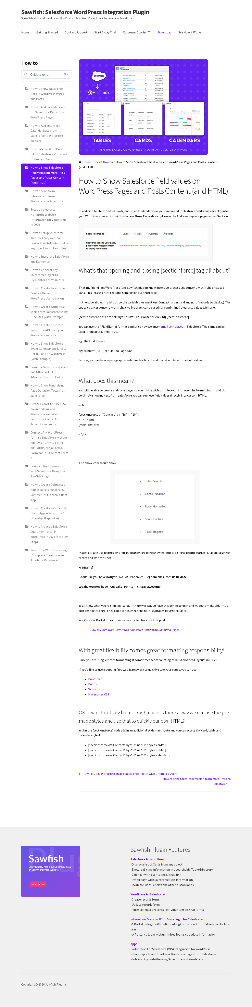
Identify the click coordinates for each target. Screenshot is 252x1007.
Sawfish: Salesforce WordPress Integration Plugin (85, 12)
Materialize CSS (98, 694)
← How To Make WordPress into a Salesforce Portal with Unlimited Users (128, 774)
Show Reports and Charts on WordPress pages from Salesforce (174, 954)
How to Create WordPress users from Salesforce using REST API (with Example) (49, 312)
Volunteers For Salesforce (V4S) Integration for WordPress (171, 949)
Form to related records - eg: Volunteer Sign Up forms (168, 910)
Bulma (92, 684)
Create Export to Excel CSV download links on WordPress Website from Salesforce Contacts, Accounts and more (48, 414)
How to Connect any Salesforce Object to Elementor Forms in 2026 (48, 275)
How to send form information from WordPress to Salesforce (47, 196)
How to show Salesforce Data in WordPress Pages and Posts (47, 94)
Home (25, 32)
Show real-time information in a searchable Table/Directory (172, 869)
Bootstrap (95, 679)
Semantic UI (96, 689)
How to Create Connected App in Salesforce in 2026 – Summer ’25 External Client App (49, 492)
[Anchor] (81, 278)
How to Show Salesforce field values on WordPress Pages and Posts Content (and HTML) (48, 175)
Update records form (146, 904)
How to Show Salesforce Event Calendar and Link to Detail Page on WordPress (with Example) (49, 351)
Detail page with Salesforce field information (162, 880)
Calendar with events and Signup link (156, 875)
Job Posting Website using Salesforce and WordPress (167, 959)
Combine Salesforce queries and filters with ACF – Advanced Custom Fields (49, 372)
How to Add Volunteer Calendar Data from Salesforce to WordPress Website (47, 133)
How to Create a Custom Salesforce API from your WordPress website (47, 330)
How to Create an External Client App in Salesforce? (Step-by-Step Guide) (48, 513)
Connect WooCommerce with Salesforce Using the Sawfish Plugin (48, 471)
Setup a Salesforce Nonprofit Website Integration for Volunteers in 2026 (49, 217)
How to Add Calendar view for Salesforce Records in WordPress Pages (48, 112)
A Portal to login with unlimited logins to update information (174, 934)
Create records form (145, 899)
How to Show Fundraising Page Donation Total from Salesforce (48, 390)
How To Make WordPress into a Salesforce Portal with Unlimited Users (50, 154)
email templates (171, 326)
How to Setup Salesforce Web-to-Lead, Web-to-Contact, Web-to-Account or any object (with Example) (50, 240)
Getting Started (47, 32)
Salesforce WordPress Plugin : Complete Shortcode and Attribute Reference (50, 555)
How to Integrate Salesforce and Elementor (50, 259)
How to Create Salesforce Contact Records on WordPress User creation (48, 293)
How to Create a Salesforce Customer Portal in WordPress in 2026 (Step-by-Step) (50, 534)
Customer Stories (137, 32)
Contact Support (76, 32)
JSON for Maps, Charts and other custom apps (163, 885)
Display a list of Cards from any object (157, 864)
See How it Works (190, 32)
